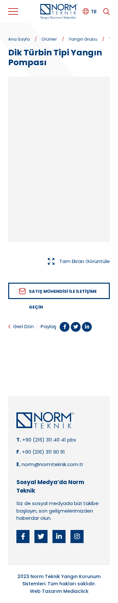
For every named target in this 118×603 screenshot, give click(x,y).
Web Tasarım (46, 591)
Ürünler (49, 39)
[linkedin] (59, 536)
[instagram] (77, 536)
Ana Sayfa (19, 39)
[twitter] (41, 536)
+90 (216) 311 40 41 (44, 439)
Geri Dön (23, 326)
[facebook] (23, 536)
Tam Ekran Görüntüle (84, 261)
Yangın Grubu (83, 39)
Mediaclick (75, 591)
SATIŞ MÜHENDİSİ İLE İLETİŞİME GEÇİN (63, 293)
